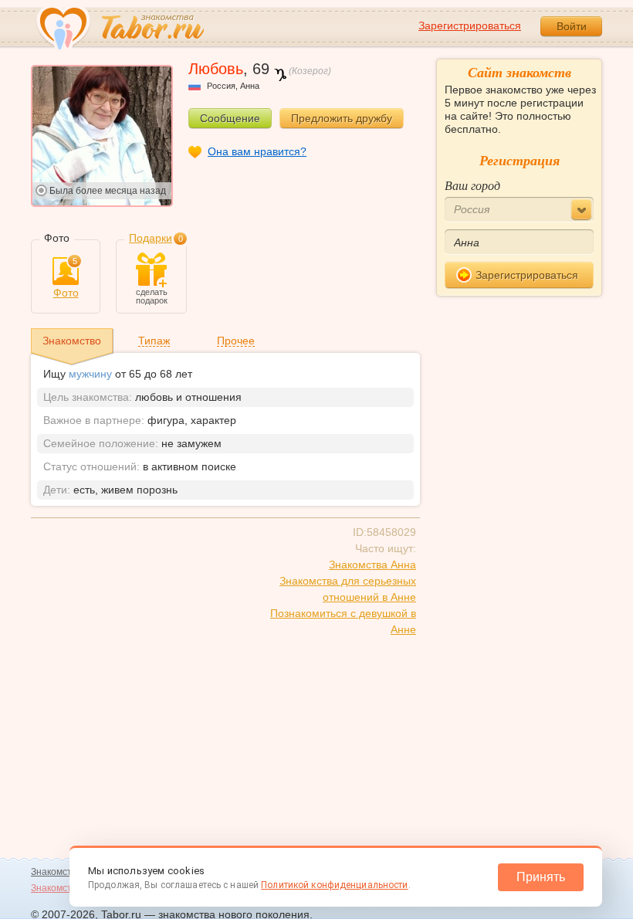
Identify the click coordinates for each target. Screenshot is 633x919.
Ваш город (472, 185)
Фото (66, 278)
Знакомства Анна (372, 564)
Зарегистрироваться (469, 25)
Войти (572, 26)
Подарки (150, 238)
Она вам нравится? (257, 151)
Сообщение (230, 118)
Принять (540, 876)
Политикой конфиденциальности (334, 885)
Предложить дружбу (341, 118)
